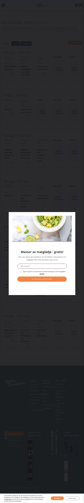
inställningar (8, 499)
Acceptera (57, 498)
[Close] (74, 208)
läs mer (42, 274)
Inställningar (72, 498)
